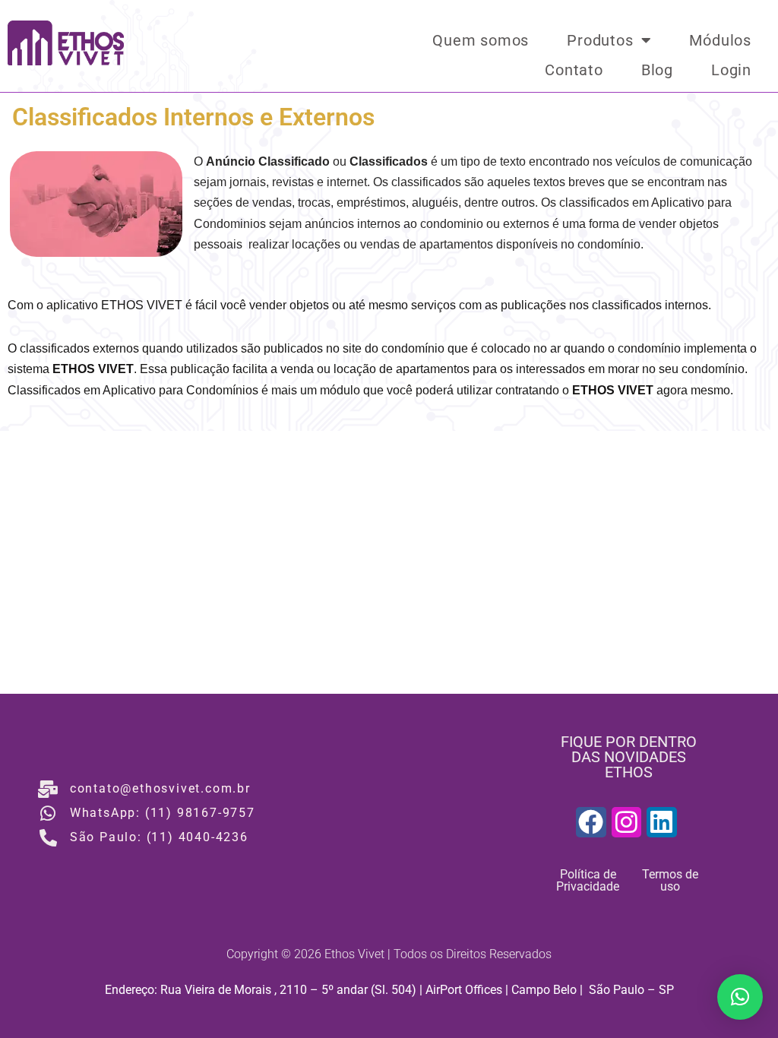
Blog (657, 70)
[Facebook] (591, 822)
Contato (574, 70)
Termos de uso (670, 880)
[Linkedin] (662, 822)
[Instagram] (627, 822)
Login (731, 70)
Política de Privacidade (587, 880)
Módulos (720, 40)
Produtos (600, 40)
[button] (740, 997)
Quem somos (480, 40)
